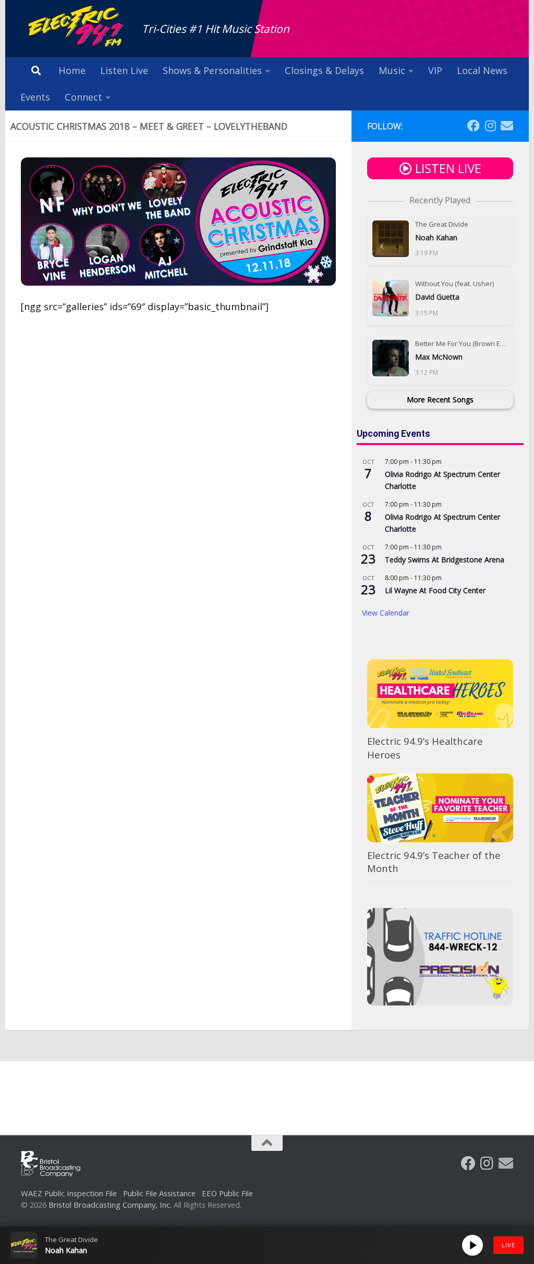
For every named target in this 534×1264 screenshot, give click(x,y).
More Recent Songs (440, 399)
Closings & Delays (324, 70)
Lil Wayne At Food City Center (435, 590)
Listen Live (124, 70)
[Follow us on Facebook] (473, 125)
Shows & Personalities (212, 70)
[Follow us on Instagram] (490, 125)
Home (72, 70)
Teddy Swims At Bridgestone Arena (444, 559)
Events (35, 97)
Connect (83, 97)
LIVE (508, 1245)
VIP (435, 70)
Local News (482, 70)
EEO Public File (227, 1193)
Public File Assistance (159, 1193)
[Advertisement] (267, 1089)
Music (392, 70)
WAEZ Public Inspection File (69, 1193)
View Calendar (385, 613)
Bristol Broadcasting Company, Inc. (110, 1204)
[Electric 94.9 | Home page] (76, 27)
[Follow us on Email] (507, 125)
